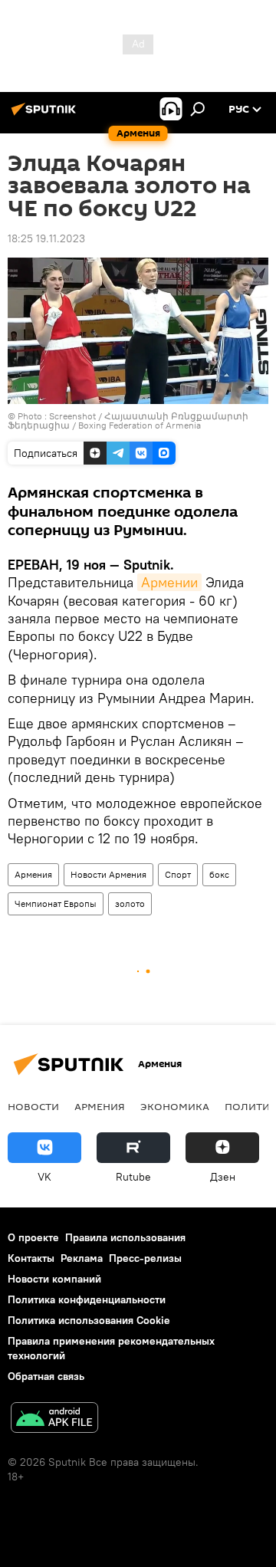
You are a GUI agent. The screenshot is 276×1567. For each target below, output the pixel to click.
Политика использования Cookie (89, 1320)
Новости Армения (108, 874)
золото (130, 903)
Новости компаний (54, 1279)
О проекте (33, 1237)
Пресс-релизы (145, 1258)
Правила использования (125, 1237)
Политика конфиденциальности (87, 1299)
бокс (219, 874)
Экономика (174, 1106)
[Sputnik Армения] (46, 115)
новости (33, 1106)
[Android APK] (54, 1419)
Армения (33, 874)
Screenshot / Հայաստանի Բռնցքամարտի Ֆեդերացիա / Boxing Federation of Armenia (128, 420)
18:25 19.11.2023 (46, 238)
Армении (169, 582)
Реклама (82, 1258)
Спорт (178, 874)
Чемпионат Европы (56, 903)
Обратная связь (46, 1376)
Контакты (31, 1258)
